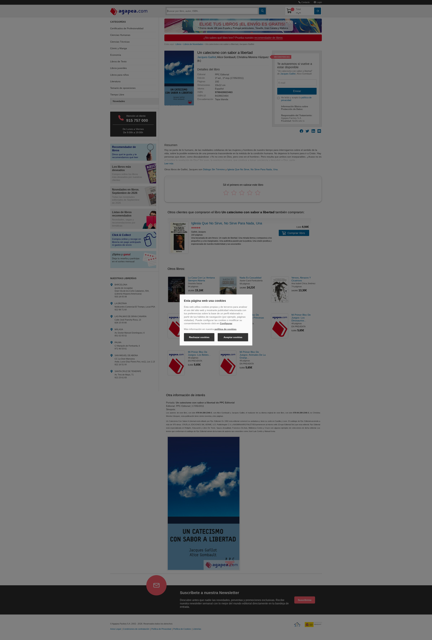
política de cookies (225, 329)
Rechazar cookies (199, 337)
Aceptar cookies (233, 337)
